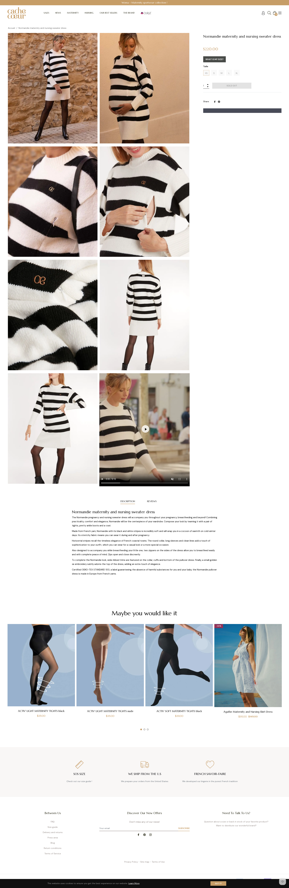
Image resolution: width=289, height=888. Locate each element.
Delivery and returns (53, 832)
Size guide (53, 827)
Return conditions (52, 848)
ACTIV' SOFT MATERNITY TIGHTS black (179, 711)
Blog (53, 842)
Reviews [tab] (152, 501)
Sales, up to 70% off (144, 2)
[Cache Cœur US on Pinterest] (144, 834)
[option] (144, 2)
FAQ (52, 821)
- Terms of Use (157, 861)
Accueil (11, 28)
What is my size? (214, 59)
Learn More (134, 883)
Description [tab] (127, 501)
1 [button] (141, 729)
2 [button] (144, 729)
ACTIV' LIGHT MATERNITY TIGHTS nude (110, 711)
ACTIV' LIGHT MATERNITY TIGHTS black (41, 711)
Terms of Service (52, 853)
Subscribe (184, 828)
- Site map (144, 861)
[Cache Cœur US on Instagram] (150, 834)
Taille (205, 66)
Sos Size (79, 774)
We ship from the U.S (144, 774)
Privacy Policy (131, 861)
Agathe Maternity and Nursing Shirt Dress (248, 711)
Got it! (218, 883)
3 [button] (148, 729)
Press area (53, 837)
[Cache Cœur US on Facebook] (138, 834)
